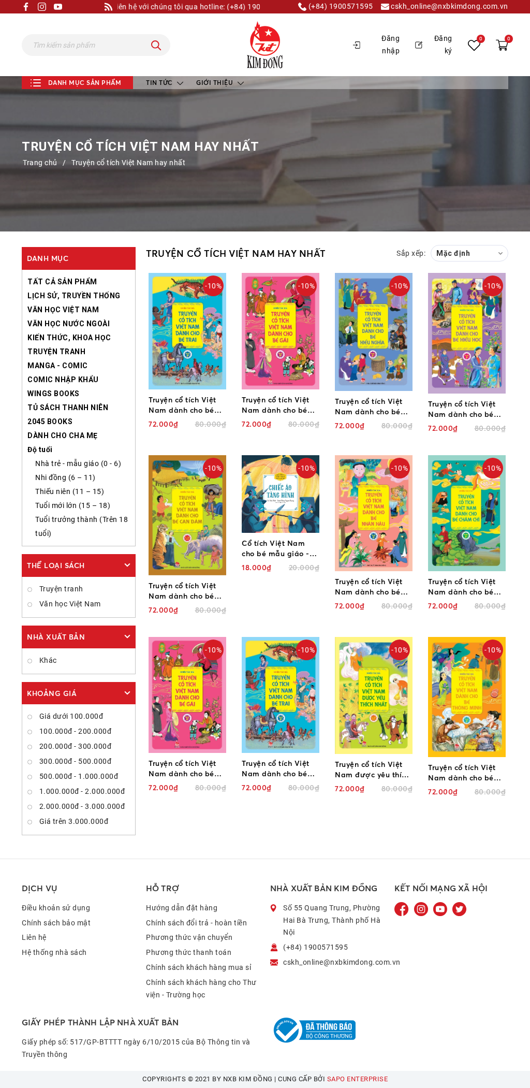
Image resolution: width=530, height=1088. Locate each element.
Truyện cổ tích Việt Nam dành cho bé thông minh (462, 773)
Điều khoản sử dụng (56, 908)
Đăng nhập (390, 44)
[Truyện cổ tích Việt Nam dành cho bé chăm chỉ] (467, 513)
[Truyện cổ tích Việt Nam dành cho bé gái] (280, 331)
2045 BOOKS (49, 421)
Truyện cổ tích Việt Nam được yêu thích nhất (372, 770)
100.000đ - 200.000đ (74, 731)
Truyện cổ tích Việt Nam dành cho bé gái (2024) (182, 769)
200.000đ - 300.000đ (74, 746)
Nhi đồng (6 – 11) (65, 477)
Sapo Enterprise (357, 1079)
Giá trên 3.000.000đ (72, 821)
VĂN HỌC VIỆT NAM (63, 310)
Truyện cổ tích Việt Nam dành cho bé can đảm (182, 591)
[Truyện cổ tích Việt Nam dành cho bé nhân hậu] (374, 513)
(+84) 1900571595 (339, 6)
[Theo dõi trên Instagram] (422, 909)
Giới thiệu (215, 82)
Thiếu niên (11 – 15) (69, 491)
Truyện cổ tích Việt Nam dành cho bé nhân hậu (369, 587)
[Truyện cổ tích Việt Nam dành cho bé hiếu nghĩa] (374, 331)
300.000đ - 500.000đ (74, 761)
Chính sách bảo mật (56, 923)
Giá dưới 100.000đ (70, 716)
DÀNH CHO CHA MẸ (62, 435)
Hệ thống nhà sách (54, 952)
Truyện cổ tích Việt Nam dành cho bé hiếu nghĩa (369, 407)
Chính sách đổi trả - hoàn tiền (196, 923)
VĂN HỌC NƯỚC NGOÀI (68, 324)
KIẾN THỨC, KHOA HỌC (69, 337)
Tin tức (160, 82)
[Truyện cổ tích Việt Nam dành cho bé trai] (187, 331)
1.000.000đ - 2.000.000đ (81, 791)
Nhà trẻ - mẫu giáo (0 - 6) (78, 463)
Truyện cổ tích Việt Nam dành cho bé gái (276, 405)
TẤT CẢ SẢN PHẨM (62, 282)
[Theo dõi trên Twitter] (459, 909)
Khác (47, 660)
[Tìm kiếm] (156, 45)
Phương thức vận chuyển (189, 937)
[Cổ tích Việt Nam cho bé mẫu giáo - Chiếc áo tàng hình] (280, 494)
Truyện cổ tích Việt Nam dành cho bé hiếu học (462, 409)
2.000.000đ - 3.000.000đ (81, 806)
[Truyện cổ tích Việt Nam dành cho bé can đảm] (187, 515)
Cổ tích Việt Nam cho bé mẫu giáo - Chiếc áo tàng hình (276, 549)
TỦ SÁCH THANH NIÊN (67, 407)
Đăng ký (443, 44)
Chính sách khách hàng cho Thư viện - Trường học (201, 988)
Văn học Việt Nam (69, 604)
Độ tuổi (40, 449)
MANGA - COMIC (57, 365)
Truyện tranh (60, 589)
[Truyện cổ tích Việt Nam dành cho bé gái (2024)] (187, 695)
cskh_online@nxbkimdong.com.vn (448, 6)
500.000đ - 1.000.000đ (77, 776)
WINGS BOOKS (53, 393)
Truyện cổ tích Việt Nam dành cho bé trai (182, 405)
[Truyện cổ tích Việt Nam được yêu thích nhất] (374, 695)
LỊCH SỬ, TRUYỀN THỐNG (74, 296)
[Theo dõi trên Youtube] (441, 909)
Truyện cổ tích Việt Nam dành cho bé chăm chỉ (462, 587)
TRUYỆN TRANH (56, 351)
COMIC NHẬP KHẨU (63, 379)
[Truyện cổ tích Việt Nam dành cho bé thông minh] (467, 697)
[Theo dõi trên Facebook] (402, 909)
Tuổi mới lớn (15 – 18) (72, 505)
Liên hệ (34, 937)
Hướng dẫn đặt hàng (181, 908)
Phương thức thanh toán (188, 952)
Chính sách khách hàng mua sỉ (198, 967)
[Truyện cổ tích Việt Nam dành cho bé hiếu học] (467, 333)
